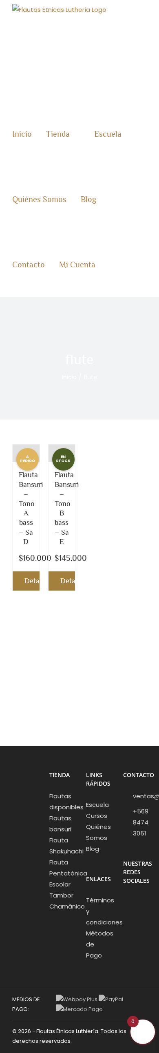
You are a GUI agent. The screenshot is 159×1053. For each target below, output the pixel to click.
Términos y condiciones (98, 911)
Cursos (96, 815)
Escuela (97, 804)
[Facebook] (125, 902)
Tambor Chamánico (61, 901)
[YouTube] (125, 916)
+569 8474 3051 (140, 822)
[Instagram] (136, 902)
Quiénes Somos (98, 832)
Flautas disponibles (61, 801)
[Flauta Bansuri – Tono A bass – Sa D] (26, 453)
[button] (123, 264)
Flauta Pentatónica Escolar (61, 873)
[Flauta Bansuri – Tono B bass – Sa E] (62, 453)
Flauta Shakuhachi (61, 845)
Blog (92, 848)
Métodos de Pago (98, 944)
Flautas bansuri (60, 823)
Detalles (32, 581)
